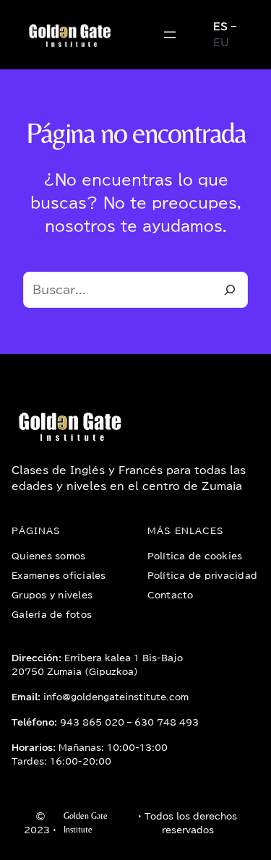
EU (221, 43)
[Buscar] (229, 289)
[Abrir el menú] (169, 34)
